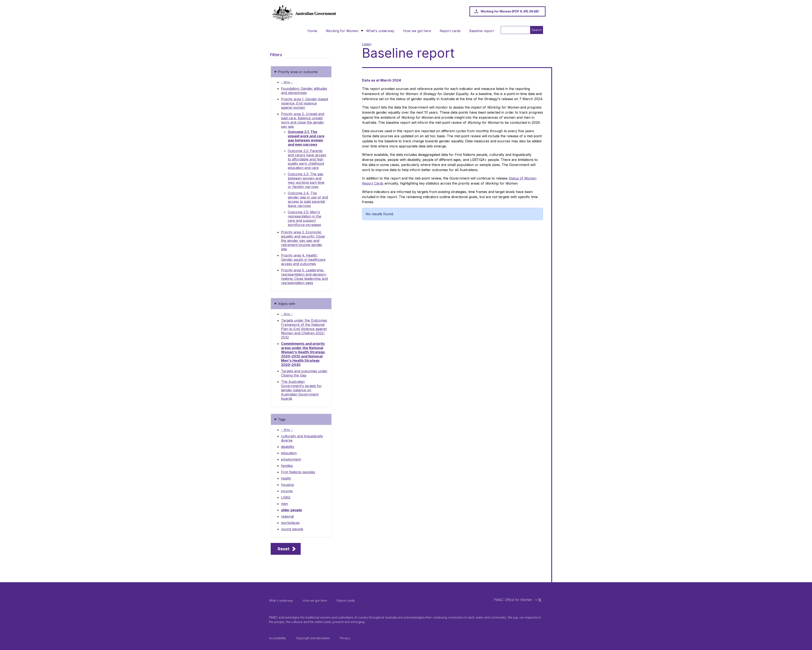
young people (292, 529)
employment (291, 459)
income (287, 491)
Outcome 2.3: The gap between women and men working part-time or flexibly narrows (306, 180)
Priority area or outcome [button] (298, 72)
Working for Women (342, 31)
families (287, 466)
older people (291, 510)
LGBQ (285, 497)
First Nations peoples (298, 472)
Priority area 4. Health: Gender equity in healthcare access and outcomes (303, 259)
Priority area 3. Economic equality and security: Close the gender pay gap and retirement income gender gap (303, 240)
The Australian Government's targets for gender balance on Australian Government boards (301, 390)
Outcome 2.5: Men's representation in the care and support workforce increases (304, 218)
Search (537, 30)
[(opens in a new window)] (539, 600)
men (284, 504)
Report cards (450, 31)
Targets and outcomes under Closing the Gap (304, 373)
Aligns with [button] (286, 304)
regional (287, 516)
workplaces (290, 523)
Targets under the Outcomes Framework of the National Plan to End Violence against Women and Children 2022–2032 (304, 328)
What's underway (380, 31)
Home (312, 31)
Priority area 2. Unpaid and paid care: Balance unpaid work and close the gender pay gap (302, 120)
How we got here (417, 31)
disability (287, 447)
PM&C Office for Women (513, 600)
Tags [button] (281, 419)
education (289, 453)
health (286, 478)
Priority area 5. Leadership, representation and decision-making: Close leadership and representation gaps (304, 276)
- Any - (287, 82)
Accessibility (277, 638)
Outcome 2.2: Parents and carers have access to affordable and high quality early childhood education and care (307, 159)
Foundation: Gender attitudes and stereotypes (304, 90)
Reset (283, 548)
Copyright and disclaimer (313, 638)
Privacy (345, 638)
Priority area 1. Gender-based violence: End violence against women (304, 103)
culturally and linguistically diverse (302, 438)
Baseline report (481, 31)
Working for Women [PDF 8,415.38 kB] (510, 11)
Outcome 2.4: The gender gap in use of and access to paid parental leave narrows (308, 199)
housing (287, 485)
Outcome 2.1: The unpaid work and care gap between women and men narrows (306, 138)
